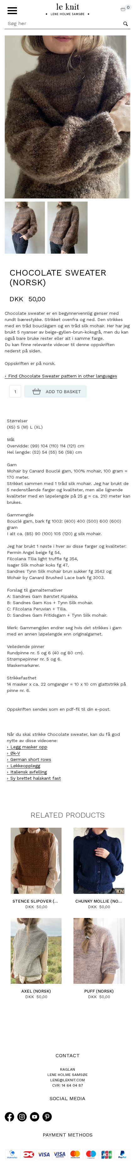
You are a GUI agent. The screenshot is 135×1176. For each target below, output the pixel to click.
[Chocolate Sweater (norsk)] (67, 116)
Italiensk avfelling (28, 771)
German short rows (30, 759)
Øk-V (15, 753)
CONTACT (68, 1055)
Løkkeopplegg (25, 765)
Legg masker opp (28, 746)
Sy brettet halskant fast (35, 778)
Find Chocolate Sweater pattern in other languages (62, 375)
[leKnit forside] (67, 8)
